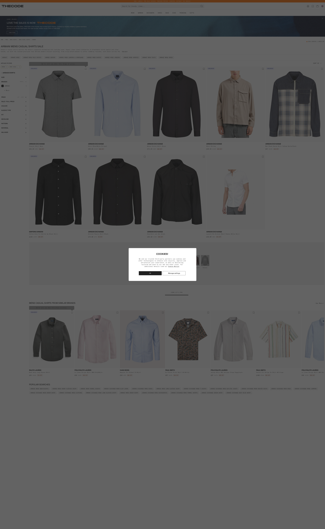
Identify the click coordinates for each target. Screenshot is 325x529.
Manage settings (174, 273)
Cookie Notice (173, 266)
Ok (150, 273)
